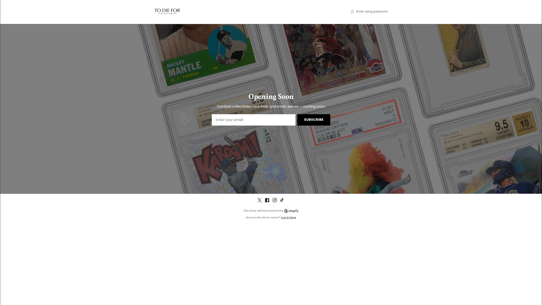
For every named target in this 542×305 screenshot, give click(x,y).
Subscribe (314, 119)
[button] (368, 11)
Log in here (288, 217)
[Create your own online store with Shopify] (291, 211)
